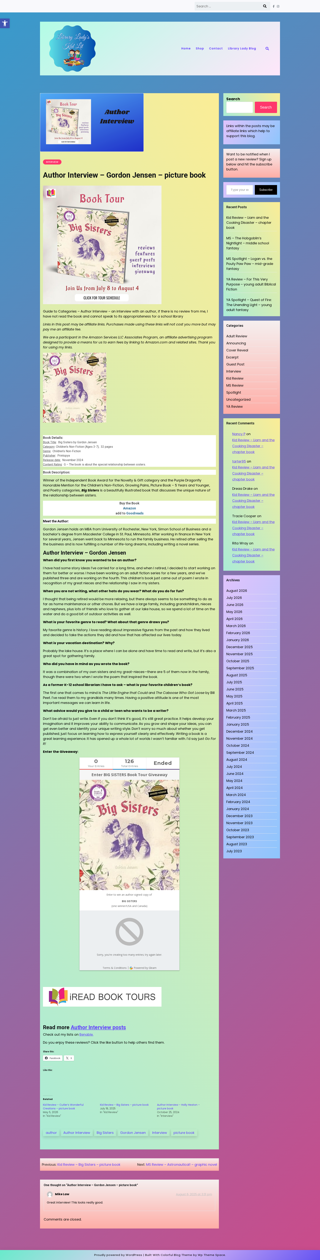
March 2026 (236, 626)
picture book (184, 1132)
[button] (5, 23)
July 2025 (234, 682)
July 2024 (234, 766)
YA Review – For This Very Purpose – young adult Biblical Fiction (251, 284)
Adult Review (236, 336)
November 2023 (239, 823)
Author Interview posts (98, 1027)
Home (186, 48)
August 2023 (236, 844)
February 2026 (238, 633)
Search (233, 99)
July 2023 (234, 851)
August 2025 (236, 675)
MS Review (235, 385)
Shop (200, 48)
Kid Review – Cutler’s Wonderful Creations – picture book (63, 1106)
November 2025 (239, 654)
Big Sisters (105, 1132)
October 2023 (237, 830)
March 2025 (236, 710)
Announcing (236, 343)
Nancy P (238, 434)
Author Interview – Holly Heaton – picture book (178, 1106)
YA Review (234, 406)
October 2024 (237, 745)
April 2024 (234, 787)
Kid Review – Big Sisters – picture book (124, 1105)
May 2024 (234, 780)
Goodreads (135, 513)
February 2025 (238, 717)
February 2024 (238, 801)
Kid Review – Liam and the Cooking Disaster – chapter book (248, 222)
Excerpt (232, 357)
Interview (52, 162)
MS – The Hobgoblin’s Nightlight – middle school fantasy (247, 243)
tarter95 (239, 461)
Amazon (129, 508)
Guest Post (235, 364)
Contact (216, 48)
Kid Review (235, 378)
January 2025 (237, 724)
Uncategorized (238, 399)
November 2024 (239, 738)
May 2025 (234, 696)
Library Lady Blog (242, 48)
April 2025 (234, 703)
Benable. (86, 1034)
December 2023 (239, 816)
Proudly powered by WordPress (118, 1255)
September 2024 (240, 752)
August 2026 (236, 590)
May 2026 (234, 611)
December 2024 (239, 731)
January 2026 (237, 640)
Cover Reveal (237, 350)
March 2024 (236, 794)
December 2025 (239, 647)
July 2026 (234, 597)
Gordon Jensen (133, 1132)
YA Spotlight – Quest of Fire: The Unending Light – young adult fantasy (249, 304)
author (51, 1132)
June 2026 (234, 604)
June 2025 (235, 689)
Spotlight (233, 392)
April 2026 (234, 618)
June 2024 (235, 773)
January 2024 (237, 809)
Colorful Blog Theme (176, 1255)
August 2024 (236, 759)
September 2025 (240, 668)
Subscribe (266, 189)
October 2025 (237, 661)
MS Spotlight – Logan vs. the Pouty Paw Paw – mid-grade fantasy (249, 263)
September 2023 (240, 837)
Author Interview (76, 1132)
